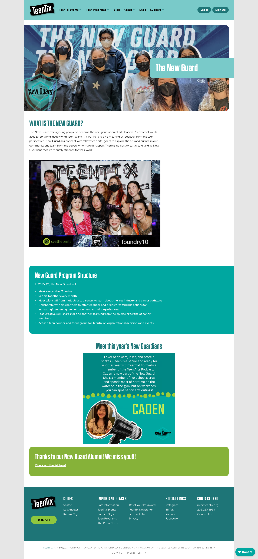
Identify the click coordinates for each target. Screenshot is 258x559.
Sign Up (220, 9)
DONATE (44, 520)
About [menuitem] (128, 9)
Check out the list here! (50, 465)
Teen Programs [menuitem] (96, 9)
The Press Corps (108, 523)
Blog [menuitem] (117, 9)
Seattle (67, 505)
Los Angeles (70, 509)
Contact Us (204, 514)
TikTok (170, 509)
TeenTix (48, 547)
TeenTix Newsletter (141, 509)
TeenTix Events (107, 509)
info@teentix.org (207, 505)
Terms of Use (137, 514)
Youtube (171, 514)
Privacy (133, 518)
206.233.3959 (206, 509)
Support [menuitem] (155, 9)
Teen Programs (107, 518)
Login (204, 9)
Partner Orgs (106, 514)
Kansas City (70, 514)
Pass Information (108, 505)
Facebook (172, 518)
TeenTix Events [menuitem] (68, 9)
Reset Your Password (142, 505)
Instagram (172, 505)
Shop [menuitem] (142, 9)
